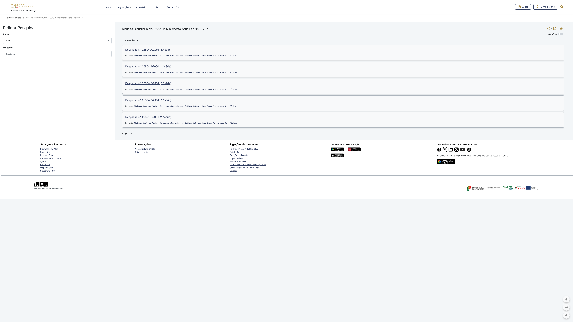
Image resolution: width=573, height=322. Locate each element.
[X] (445, 151)
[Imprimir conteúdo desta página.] (562, 28)
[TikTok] (469, 151)
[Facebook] (439, 151)
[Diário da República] (22, 6)
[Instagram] (456, 151)
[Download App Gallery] (354, 151)
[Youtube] (462, 151)
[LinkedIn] (450, 151)
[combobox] (57, 54)
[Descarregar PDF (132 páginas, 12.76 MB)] (555, 29)
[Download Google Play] (337, 151)
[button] (22, 6)
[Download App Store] (337, 156)
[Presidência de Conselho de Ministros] (483, 192)
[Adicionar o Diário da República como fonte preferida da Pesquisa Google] (446, 163)
